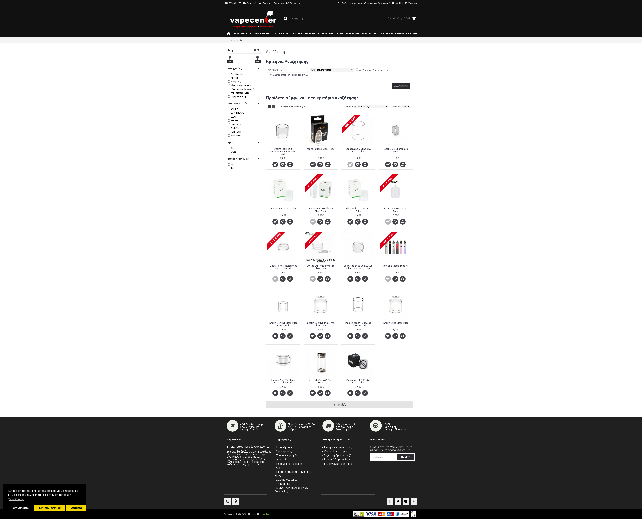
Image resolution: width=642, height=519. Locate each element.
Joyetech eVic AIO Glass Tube (320, 381)
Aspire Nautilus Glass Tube (321, 149)
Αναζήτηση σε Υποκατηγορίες (373, 70)
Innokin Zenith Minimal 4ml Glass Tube (321, 324)
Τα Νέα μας (283, 483)
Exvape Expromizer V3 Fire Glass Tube (320, 267)
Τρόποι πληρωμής (286, 455)
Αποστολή (406, 456)
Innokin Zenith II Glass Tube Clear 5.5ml (283, 324)
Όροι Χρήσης (284, 451)
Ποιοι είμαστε (284, 447)
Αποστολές (282, 459)
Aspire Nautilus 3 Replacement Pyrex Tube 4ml (283, 151)
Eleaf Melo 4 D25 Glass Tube (396, 209)
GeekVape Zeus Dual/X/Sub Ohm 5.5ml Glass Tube (358, 267)
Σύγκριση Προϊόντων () (338, 455)
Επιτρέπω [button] (76, 507)
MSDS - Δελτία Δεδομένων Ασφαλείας (291, 489)
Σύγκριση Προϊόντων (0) (291, 106)
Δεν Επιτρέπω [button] (21, 507)
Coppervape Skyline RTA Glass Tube (358, 150)
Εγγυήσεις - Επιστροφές (338, 447)
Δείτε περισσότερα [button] (50, 507)
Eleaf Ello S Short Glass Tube (396, 150)
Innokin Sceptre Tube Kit (395, 265)
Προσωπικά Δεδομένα (289, 463)
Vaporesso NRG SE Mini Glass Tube (358, 381)
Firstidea (265, 514)
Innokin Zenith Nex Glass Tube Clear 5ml (358, 324)
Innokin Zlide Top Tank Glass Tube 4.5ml (283, 381)
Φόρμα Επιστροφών (336, 451)
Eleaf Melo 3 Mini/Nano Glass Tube (321, 209)
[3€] (230, 57)
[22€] (257, 57)
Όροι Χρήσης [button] (16, 499)
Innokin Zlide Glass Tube (395, 323)
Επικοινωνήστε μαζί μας (338, 463)
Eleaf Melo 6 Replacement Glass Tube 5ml (283, 267)
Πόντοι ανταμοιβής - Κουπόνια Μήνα (293, 473)
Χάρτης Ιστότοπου (286, 479)
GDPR (279, 467)
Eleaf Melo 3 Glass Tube (283, 208)
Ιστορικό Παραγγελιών (337, 459)
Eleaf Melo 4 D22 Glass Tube (358, 209)
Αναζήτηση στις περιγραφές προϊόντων (289, 75)
